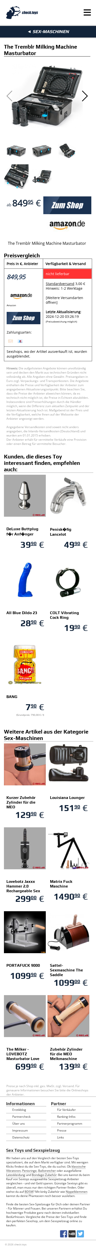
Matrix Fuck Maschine (61, 884)
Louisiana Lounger (67, 797)
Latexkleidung (15, 1175)
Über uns (18, 1123)
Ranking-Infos (66, 1117)
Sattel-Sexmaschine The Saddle (66, 970)
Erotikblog (19, 1110)
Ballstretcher (47, 1171)
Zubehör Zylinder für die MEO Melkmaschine (66, 1054)
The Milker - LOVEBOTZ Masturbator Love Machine (22, 1056)
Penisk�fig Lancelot (60, 532)
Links (60, 1137)
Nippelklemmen (76, 1192)
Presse (61, 1130)
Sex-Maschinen (50, 31)
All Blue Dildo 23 (21, 612)
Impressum (20, 1130)
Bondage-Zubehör (44, 1175)
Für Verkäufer (66, 1110)
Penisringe (29, 1171)
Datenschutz (21, 1137)
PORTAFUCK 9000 (23, 965)
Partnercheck (21, 1117)
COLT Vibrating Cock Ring (64, 615)
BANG (11, 696)
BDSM (29, 1192)
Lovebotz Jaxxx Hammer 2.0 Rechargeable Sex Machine (23, 888)
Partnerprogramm (69, 1123)
